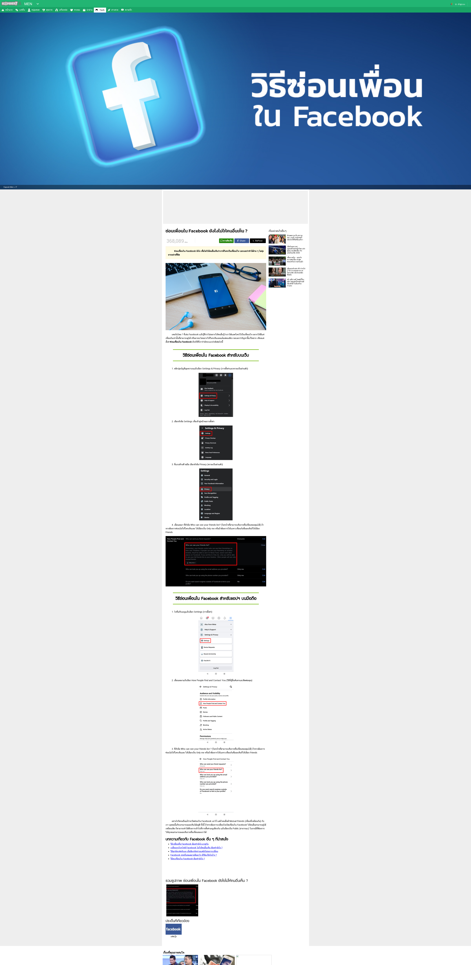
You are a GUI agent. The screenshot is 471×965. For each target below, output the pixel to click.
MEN (28, 4)
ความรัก (128, 9)
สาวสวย (114, 9)
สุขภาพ (49, 9)
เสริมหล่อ (63, 9)
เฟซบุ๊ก (174, 936)
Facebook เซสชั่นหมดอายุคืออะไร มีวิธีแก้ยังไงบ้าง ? (193, 855)
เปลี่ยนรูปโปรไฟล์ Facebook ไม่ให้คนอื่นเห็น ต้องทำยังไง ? (196, 847)
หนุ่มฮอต (35, 9)
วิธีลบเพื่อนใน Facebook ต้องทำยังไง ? (187, 858)
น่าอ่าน (89, 9)
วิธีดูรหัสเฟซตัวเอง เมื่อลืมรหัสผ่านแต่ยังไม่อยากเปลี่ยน (194, 851)
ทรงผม (77, 9)
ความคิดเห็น (227, 241)
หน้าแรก (9, 9)
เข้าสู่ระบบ (461, 4)
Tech (102, 10)
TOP (465, 961)
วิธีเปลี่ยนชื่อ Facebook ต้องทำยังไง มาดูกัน (189, 844)
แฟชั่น (22, 9)
